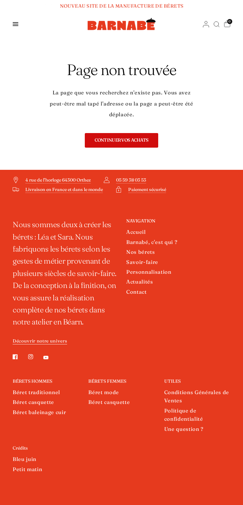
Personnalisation (148, 272)
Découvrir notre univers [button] (40, 341)
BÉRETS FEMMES (107, 381)
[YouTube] (50, 358)
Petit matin (27, 469)
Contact (136, 292)
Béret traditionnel (36, 392)
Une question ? (183, 429)
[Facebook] (20, 357)
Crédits (20, 448)
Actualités (139, 281)
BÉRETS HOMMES (32, 381)
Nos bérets (140, 252)
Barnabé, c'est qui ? (151, 242)
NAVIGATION (140, 221)
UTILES (172, 381)
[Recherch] (216, 24)
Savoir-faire (142, 262)
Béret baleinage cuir (39, 412)
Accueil (136, 232)
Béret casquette (33, 402)
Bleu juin (24, 459)
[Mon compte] (206, 24)
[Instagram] (35, 357)
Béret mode (103, 392)
